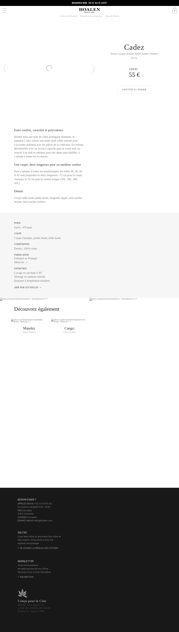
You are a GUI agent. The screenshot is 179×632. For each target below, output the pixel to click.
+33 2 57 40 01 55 (43, 503)
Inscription (26, 577)
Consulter (25, 510)
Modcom (19, 262)
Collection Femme (68, 16)
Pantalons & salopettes (91, 16)
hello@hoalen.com (43, 520)
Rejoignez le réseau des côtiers (39, 548)
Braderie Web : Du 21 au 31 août (89, 3)
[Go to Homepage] (89, 10)
